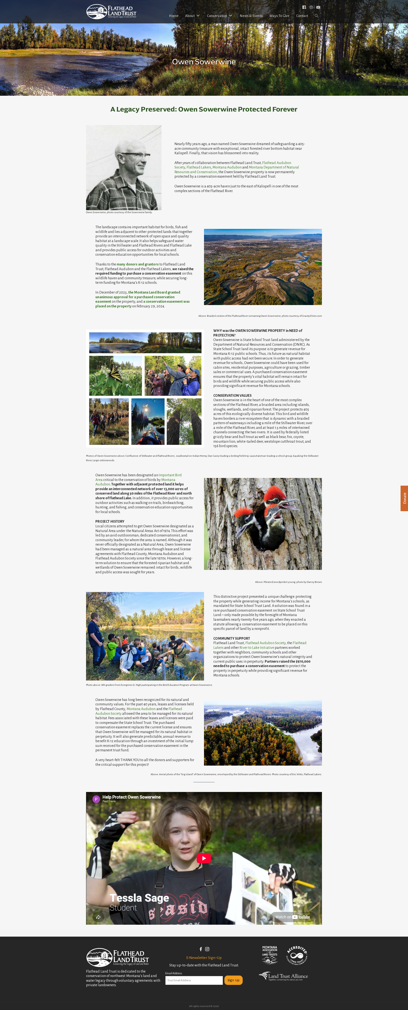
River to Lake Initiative (256, 648)
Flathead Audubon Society (265, 643)
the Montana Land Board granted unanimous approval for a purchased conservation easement (137, 297)
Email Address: (174, 973)
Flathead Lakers (199, 167)
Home (173, 16)
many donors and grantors (138, 264)
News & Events (251, 16)
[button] (317, 16)
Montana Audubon (227, 167)
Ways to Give (279, 16)
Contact (302, 16)
